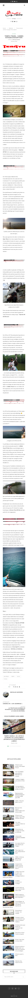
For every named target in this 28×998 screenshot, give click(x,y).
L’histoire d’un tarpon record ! (18, 961)
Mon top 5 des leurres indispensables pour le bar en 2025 (20, 810)
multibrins (6, 676)
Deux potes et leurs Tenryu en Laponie (19, 933)
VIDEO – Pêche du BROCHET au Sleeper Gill (19, 858)
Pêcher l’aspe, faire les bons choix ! (19, 940)
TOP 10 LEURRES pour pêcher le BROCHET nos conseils (19, 774)
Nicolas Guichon (16, 39)
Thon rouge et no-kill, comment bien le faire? (20, 851)
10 (20, 746)
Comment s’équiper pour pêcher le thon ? (20, 781)
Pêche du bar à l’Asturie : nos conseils (18, 912)
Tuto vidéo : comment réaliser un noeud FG (20, 824)
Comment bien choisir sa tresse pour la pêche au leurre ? (19, 866)
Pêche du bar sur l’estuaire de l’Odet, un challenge (19, 830)
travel (18, 676)
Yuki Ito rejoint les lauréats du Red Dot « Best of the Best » (20, 896)
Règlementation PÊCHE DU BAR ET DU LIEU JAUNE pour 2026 (19, 795)
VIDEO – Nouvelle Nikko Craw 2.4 (19, 801)
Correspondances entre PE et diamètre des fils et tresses (20, 788)
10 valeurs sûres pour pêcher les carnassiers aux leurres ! (20, 927)
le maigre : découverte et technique (18, 882)
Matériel (11, 28)
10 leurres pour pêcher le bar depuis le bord (20, 766)
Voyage (5, 678)
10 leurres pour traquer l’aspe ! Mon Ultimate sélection (20, 817)
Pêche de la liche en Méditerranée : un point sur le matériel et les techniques (20, 948)
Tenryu (12, 676)
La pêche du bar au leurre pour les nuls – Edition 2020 (20, 889)
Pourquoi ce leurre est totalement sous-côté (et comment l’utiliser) (20, 919)
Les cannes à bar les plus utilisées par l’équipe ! (20, 844)
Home (4, 28)
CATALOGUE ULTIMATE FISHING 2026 (20, 837)
